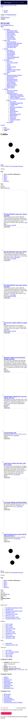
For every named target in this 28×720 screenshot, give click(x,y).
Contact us (6, 678)
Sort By (2, 166)
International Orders (9, 688)
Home (5, 127)
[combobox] (8, 16)
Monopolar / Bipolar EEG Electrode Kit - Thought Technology (15, 358)
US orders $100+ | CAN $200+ (14, 2)
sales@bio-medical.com (14, 668)
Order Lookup (7, 694)
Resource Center (8, 679)
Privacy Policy (7, 684)
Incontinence (11, 633)
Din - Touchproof (12, 651)
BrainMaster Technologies (14, 611)
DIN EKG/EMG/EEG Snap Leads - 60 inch (15, 251)
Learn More (17, 257)
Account (6, 10)
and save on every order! (9, 5)
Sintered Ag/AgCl (12, 645)
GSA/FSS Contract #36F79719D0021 (13, 702)
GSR (9, 630)
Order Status (7, 697)
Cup (9, 650)
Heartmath (10, 612)
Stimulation (10, 638)
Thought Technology (13, 618)
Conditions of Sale (8, 685)
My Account (7, 695)
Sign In (5, 12)
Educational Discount (9, 699)
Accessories (7, 129)
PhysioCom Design (12, 617)
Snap (9, 656)
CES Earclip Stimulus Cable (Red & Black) (15, 502)
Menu (2, 26)
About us (6, 677)
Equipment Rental (8, 682)
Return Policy (7, 686)
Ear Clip (10, 653)
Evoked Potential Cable (10, 432)
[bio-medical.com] (11, 14)
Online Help (7, 681)
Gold (9, 643)
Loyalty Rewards (8, 698)
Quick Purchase (8, 701)
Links (2, 6)
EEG (9, 625)
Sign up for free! (6, 713)
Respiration (10, 636)
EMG (9, 627)
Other (9, 655)
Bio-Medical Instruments (14, 607)
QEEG (9, 634)
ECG (9, 624)
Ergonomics (10, 628)
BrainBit (9, 609)
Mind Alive (10, 615)
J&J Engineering (12, 614)
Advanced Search (5, 17)
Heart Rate (10, 631)
